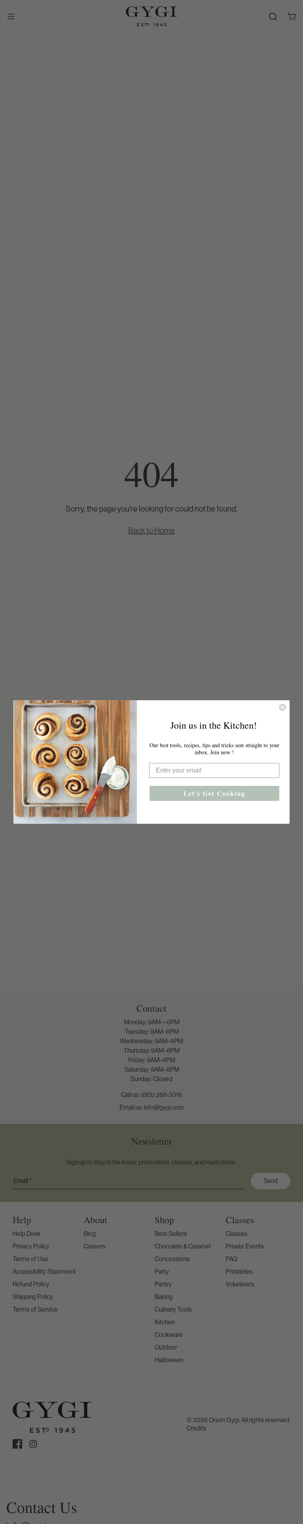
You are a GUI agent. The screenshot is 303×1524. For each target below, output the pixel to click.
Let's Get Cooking (214, 793)
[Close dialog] (282, 707)
